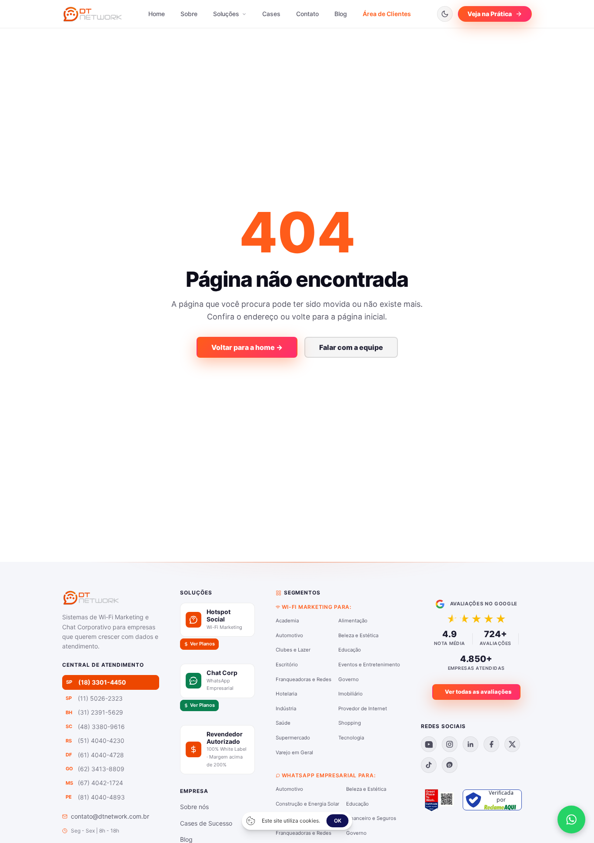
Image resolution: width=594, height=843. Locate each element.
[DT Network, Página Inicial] (92, 14)
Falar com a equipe (351, 347)
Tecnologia (351, 738)
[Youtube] (429, 744)
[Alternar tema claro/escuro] (445, 14)
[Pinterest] (449, 765)
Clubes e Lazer (293, 650)
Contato (307, 13)
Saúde (283, 723)
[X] (512, 744)
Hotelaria (286, 694)
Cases (271, 13)
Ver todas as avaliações (478, 692)
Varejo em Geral (294, 752)
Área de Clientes (387, 13)
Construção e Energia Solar (307, 804)
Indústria (286, 708)
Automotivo (289, 635)
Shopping (349, 723)
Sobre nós (194, 806)
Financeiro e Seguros (371, 818)
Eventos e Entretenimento (369, 665)
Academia (287, 621)
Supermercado (293, 738)
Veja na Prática (489, 13)
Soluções (227, 13)
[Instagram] (449, 744)
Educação (349, 650)
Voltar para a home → (247, 347)
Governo (348, 679)
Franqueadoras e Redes (303, 679)
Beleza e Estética (358, 635)
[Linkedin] (470, 744)
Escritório (287, 665)
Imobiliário (350, 694)
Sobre (188, 13)
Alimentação (352, 621)
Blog (340, 13)
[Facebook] (491, 744)
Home (156, 13)
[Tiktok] (429, 765)
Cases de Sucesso (206, 823)
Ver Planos (202, 644)
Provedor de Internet (362, 708)
